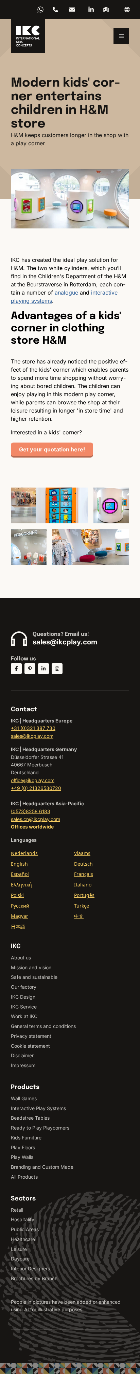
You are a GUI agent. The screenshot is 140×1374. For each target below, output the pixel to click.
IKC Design (23, 997)
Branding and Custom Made (42, 1167)
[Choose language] (127, 9)
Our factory (23, 987)
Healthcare (23, 1239)
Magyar (19, 916)
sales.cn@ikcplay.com (35, 819)
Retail (17, 1210)
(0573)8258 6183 (30, 811)
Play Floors (23, 1147)
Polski (17, 895)
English (19, 864)
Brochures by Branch (34, 1278)
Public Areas (25, 1229)
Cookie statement (30, 1046)
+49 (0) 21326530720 (36, 788)
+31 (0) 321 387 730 (55, 9)
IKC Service (24, 1007)
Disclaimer (22, 1055)
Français (83, 874)
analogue (66, 292)
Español (20, 874)
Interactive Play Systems (38, 1108)
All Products (24, 1177)
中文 (79, 916)
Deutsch (83, 864)
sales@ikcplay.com (72, 9)
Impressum (23, 1065)
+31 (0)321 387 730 (33, 728)
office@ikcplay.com (32, 780)
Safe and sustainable (34, 977)
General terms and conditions (43, 1026)
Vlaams (82, 853)
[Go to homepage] (28, 36)
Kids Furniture (26, 1137)
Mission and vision (31, 967)
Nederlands (24, 853)
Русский (20, 905)
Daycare (20, 1258)
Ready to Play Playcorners (40, 1128)
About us (21, 957)
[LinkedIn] (91, 9)
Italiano (82, 884)
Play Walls (22, 1157)
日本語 (19, 926)
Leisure (19, 1249)
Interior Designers (30, 1268)
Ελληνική (21, 884)
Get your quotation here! (52, 449)
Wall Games (24, 1098)
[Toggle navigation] (121, 36)
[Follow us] (16, 668)
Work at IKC (24, 1016)
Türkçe (81, 905)
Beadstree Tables (30, 1118)
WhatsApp (40, 9)
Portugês (84, 895)
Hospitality (22, 1219)
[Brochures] (106, 9)
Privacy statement (31, 1036)
